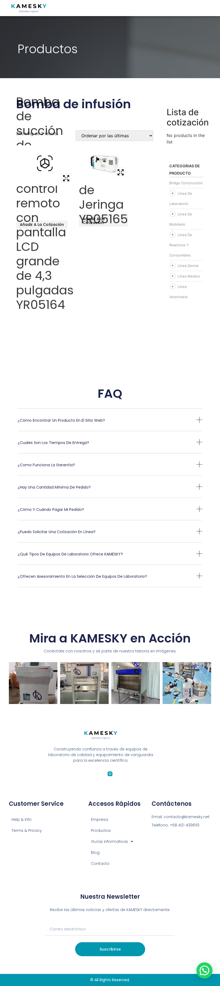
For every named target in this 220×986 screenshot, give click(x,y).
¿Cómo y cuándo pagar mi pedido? (51, 509)
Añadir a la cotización (42, 224)
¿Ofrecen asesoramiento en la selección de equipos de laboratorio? (82, 576)
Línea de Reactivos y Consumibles (180, 245)
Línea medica (189, 276)
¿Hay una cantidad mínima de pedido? (54, 487)
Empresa (99, 819)
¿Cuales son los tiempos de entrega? (53, 442)
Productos (101, 830)
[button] (110, 424)
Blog (95, 852)
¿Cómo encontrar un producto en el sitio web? (61, 420)
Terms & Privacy (27, 830)
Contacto (100, 863)
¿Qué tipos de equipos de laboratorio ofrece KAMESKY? (70, 554)
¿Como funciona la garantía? (46, 465)
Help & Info (22, 819)
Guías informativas (109, 841)
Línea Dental (188, 265)
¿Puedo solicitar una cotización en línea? (57, 531)
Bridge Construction (186, 183)
